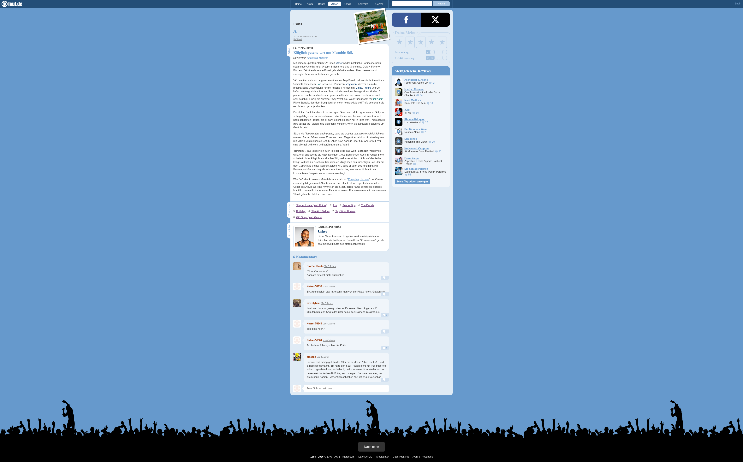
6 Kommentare (305, 256)
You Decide (367, 205)
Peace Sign (348, 205)
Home (298, 4)
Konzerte (363, 4)
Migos (358, 87)
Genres (379, 4)
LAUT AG (332, 456)
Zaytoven (351, 84)
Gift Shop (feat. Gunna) (309, 217)
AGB (415, 456)
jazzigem (378, 99)
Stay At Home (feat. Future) (311, 205)
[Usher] (372, 42)
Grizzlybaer (313, 303)
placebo (311, 356)
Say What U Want (345, 211)
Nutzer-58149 (314, 323)
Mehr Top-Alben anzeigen (412, 181)
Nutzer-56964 (314, 340)
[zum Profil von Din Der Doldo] (297, 266)
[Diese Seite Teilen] (406, 20)
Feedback (427, 456)
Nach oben (371, 446)
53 (409, 174)
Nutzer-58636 (314, 286)
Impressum (348, 456)
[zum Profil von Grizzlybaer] (297, 303)
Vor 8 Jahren (330, 266)
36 (417, 112)
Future (367, 87)
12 (426, 122)
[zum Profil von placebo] (297, 357)
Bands (321, 4)
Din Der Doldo (315, 266)
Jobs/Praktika (401, 456)
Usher (298, 24)
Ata (335, 205)
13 (431, 103)
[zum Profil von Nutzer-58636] (297, 286)
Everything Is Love (358, 179)
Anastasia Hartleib (317, 57)
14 (433, 82)
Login (738, 3)
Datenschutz (365, 456)
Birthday (301, 211)
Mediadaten (382, 456)
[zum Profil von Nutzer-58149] (297, 324)
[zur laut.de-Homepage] (15, 4)
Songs (347, 4)
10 (433, 141)
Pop (319, 84)
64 (421, 95)
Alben (334, 4)
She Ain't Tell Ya (320, 211)
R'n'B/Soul (298, 39)
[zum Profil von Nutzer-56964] (297, 340)
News (310, 4)
